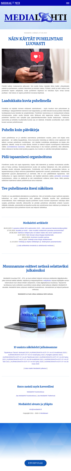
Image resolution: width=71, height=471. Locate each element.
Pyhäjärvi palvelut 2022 (54, 355)
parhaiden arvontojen (61, 176)
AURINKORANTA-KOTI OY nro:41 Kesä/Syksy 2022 (26, 355)
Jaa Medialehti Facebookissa (26, 396)
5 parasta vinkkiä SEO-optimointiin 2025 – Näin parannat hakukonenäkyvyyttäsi (39, 228)
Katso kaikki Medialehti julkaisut (35, 368)
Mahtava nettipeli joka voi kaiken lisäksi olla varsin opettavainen (40, 233)
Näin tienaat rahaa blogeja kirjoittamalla (40, 235)
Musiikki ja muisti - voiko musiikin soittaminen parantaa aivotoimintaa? (40, 230)
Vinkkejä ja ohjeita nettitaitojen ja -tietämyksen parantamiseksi (39, 242)
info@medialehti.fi (35, 409)
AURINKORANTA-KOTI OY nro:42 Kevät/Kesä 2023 (48, 352)
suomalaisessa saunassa (16, 147)
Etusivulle (35, 463)
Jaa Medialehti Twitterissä (46, 396)
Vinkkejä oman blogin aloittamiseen (40, 239)
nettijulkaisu (47, 280)
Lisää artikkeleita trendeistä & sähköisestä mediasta (35, 245)
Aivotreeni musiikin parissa (40, 237)
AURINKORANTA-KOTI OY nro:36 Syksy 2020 (27, 361)
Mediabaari (44, 413)
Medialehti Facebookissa (35, 392)
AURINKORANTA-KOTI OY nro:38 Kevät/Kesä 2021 (25, 359)
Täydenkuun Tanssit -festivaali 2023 (16, 352)
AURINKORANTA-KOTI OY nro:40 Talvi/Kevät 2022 (21, 357)
